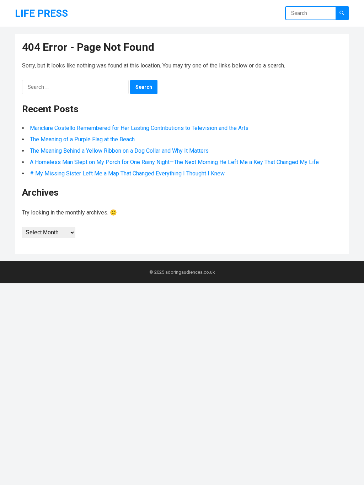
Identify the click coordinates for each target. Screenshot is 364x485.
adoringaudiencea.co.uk (190, 272)
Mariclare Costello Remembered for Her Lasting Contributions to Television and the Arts (139, 128)
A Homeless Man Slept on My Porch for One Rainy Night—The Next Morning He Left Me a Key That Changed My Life (174, 162)
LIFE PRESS (41, 13)
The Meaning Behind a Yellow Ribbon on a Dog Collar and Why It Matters (119, 150)
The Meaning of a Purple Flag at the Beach (82, 139)
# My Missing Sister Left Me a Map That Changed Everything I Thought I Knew (127, 173)
